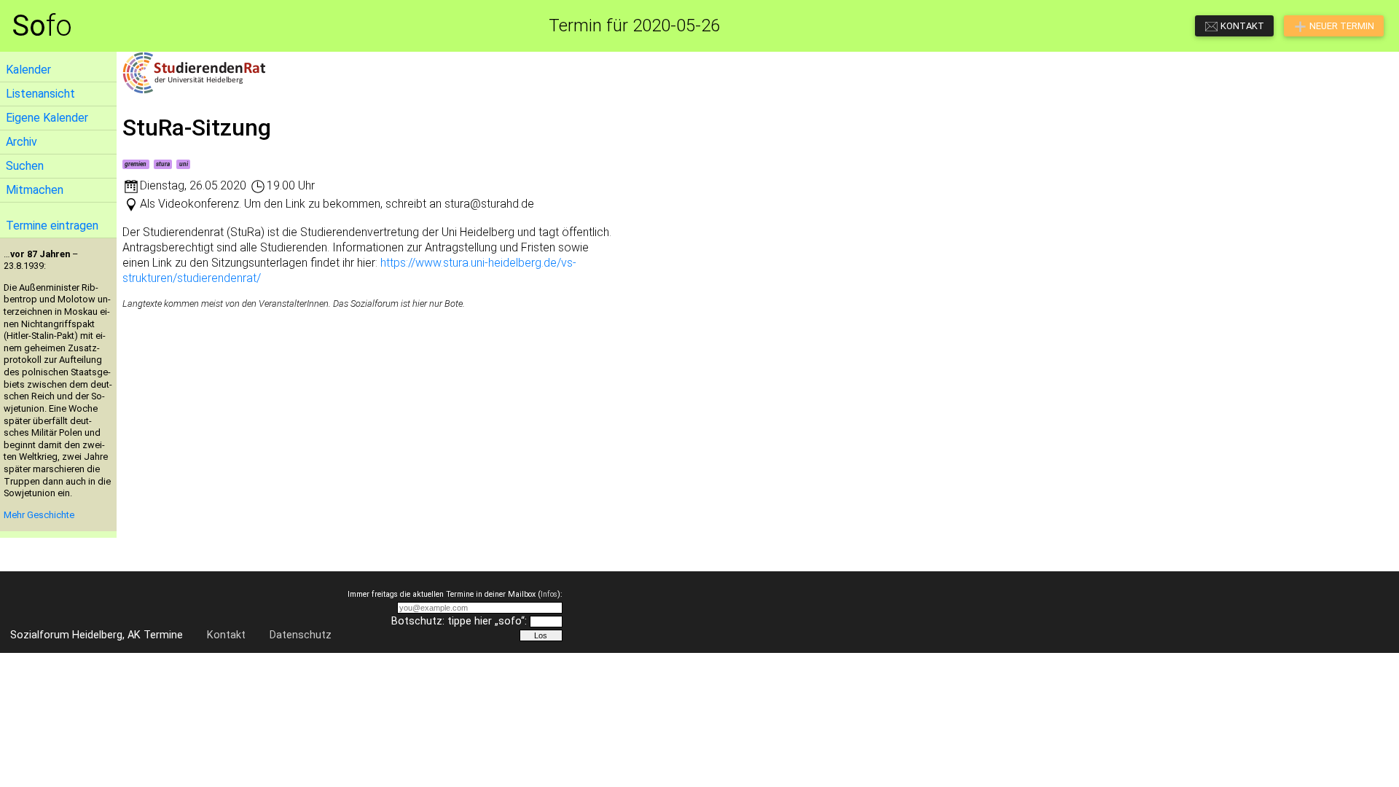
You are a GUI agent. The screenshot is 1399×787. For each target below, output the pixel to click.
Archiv (21, 142)
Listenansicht (40, 94)
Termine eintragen (52, 225)
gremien (135, 164)
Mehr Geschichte (39, 514)
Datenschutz (301, 635)
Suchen (25, 166)
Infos (549, 594)
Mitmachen (34, 190)
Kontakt (226, 635)
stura (163, 164)
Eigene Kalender (47, 118)
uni (183, 164)
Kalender (28, 70)
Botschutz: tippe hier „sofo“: (459, 621)
